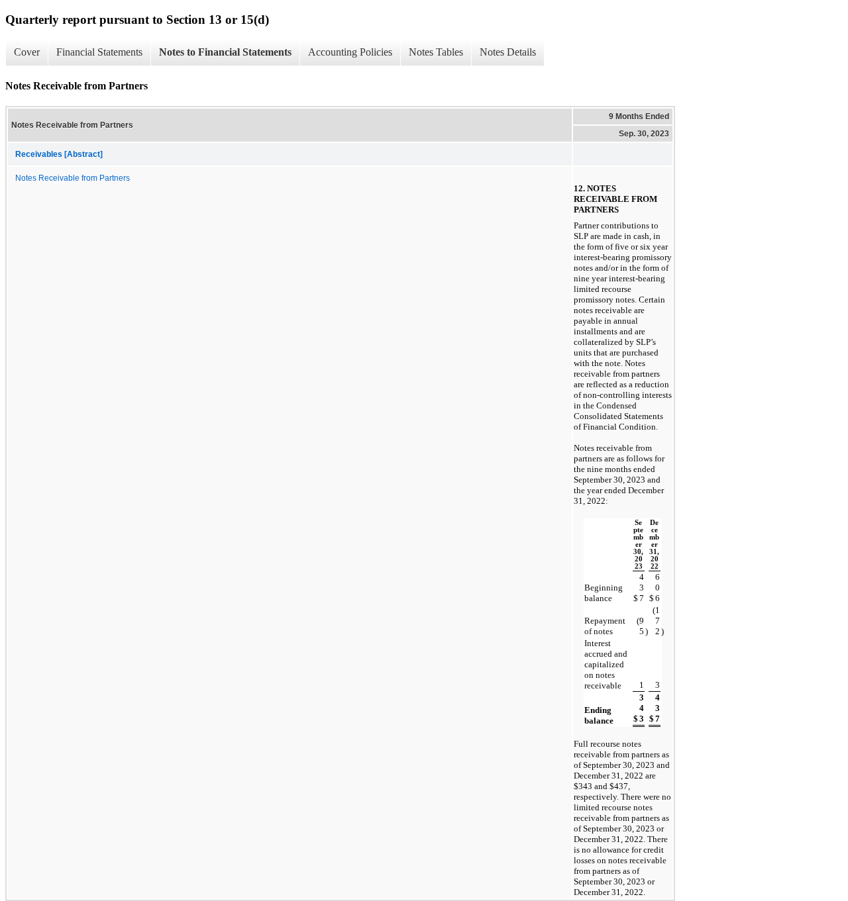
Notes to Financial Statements (225, 52)
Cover (27, 52)
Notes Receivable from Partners (72, 178)
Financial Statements (99, 52)
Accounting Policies (350, 52)
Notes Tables (436, 52)
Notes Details (508, 52)
